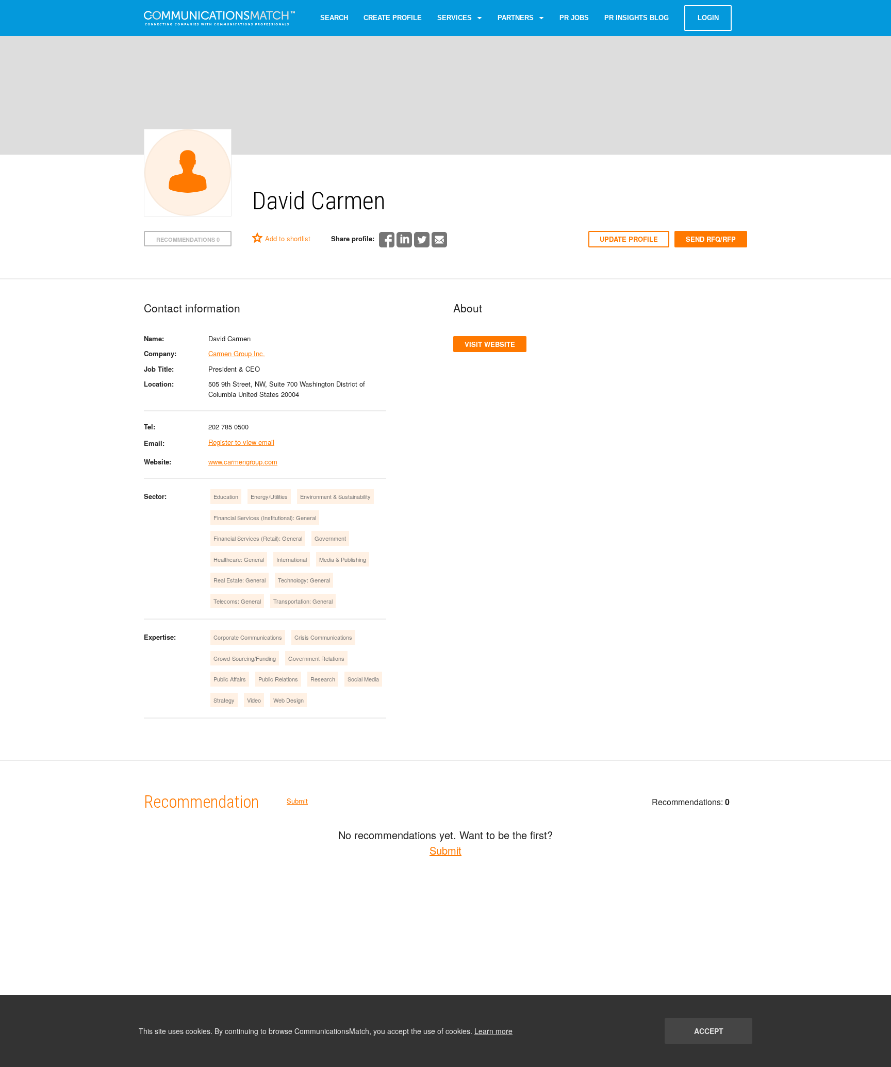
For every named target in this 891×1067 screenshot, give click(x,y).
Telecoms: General (237, 601)
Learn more (493, 1031)
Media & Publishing (342, 559)
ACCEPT (708, 1031)
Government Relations (316, 658)
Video (254, 700)
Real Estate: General (239, 580)
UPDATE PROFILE (629, 239)
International (291, 559)
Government (330, 538)
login (708, 18)
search (334, 18)
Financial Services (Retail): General (257, 538)
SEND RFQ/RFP (711, 239)
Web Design (288, 700)
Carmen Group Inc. (236, 353)
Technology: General (304, 580)
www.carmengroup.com (242, 461)
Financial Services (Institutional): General (264, 517)
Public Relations (278, 679)
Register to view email (241, 442)
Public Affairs (229, 679)
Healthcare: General (238, 559)
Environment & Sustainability (335, 496)
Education (225, 496)
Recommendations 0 (188, 239)
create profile (393, 18)
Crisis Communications (323, 637)
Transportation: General (303, 601)
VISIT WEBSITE (490, 344)
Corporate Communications (247, 637)
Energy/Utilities (269, 496)
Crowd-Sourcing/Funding (244, 658)
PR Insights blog (636, 18)
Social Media (363, 679)
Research (322, 679)
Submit (297, 801)
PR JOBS (574, 18)
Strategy (224, 700)
